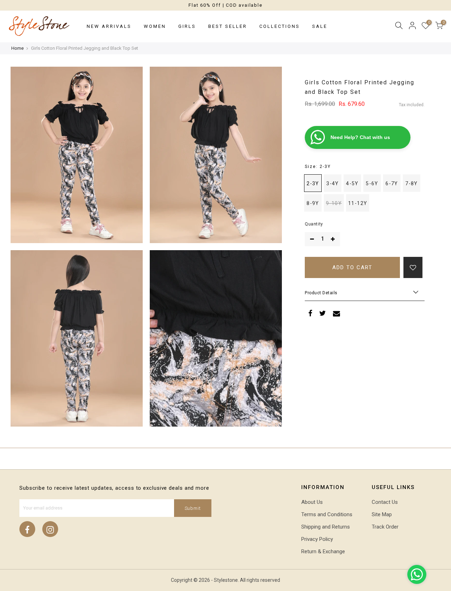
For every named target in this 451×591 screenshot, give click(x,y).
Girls (187, 26)
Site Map (382, 514)
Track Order (385, 527)
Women (155, 26)
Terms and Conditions (326, 514)
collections (279, 26)
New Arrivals (109, 26)
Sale (319, 26)
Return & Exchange (323, 551)
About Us (312, 502)
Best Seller (227, 26)
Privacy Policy (317, 539)
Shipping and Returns (325, 527)
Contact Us (385, 502)
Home (17, 48)
